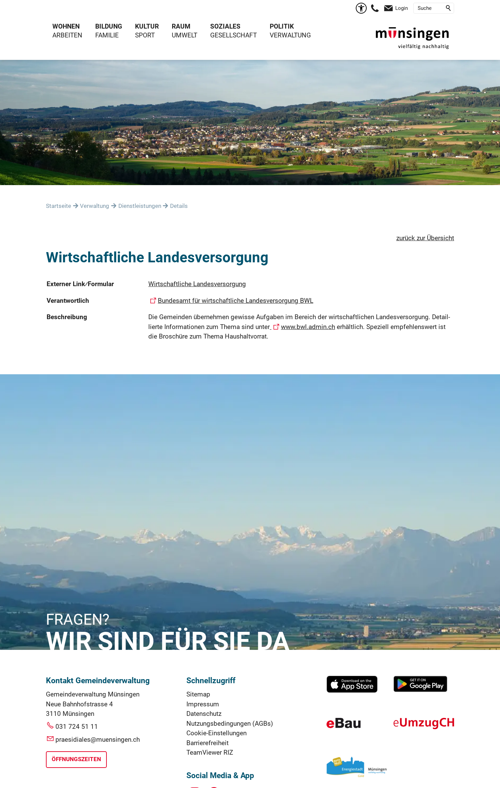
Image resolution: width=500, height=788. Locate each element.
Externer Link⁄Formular (80, 284)
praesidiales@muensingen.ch (97, 739)
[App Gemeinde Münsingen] (352, 690)
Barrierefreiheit (207, 743)
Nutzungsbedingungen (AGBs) (229, 723)
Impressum (202, 704)
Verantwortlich (68, 301)
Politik (282, 26)
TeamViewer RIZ (209, 752)
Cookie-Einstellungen (216, 733)
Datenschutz (203, 714)
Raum (181, 26)
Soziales (225, 26)
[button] (375, 8)
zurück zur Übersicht (425, 238)
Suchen (448, 8)
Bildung (108, 26)
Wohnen (66, 26)
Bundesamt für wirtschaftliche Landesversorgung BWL (235, 301)
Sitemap (198, 694)
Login (401, 8)
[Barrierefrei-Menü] (361, 8)
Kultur (147, 26)
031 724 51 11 (76, 726)
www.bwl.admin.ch (308, 327)
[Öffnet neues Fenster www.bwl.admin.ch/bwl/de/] (270, 327)
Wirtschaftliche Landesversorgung (197, 284)
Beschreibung (67, 317)
